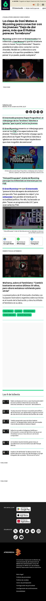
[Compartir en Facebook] (31, 113)
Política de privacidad (23, 577)
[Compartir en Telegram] (38, 113)
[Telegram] (33, 533)
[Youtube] (21, 539)
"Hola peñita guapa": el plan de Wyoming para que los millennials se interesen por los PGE (22, 180)
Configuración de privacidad (25, 585)
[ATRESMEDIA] (23, 552)
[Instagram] (38, 533)
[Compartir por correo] (41, 113)
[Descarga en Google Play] (23, 511)
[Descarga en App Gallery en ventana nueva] (23, 523)
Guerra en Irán (35, 1)
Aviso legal (19, 574)
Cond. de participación (23, 583)
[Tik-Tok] (15, 539)
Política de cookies (22, 580)
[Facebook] (21, 533)
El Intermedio (31, 39)
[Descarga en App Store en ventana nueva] (22, 517)
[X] (27, 113)
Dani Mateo (18, 41)
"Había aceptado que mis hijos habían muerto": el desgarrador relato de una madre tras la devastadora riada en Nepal (26, 422)
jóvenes (18, 311)
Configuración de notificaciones (26, 588)
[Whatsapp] (27, 533)
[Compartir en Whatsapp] (34, 113)
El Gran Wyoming (10, 128)
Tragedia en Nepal (24, 1)
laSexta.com (7, 105)
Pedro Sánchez (9, 315)
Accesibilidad (20, 591)
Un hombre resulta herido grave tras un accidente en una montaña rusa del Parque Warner (26, 443)
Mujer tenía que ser (32, 8)
